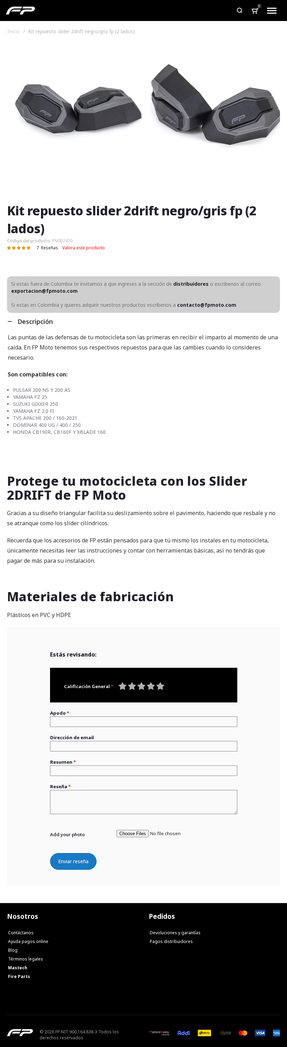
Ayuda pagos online (28, 941)
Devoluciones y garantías (175, 933)
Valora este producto (83, 248)
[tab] (143, 321)
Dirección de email (72, 737)
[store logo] (20, 10)
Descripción (35, 321)
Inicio (13, 31)
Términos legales (25, 959)
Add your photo (67, 834)
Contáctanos (21, 933)
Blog (13, 950)
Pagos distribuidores (171, 941)
